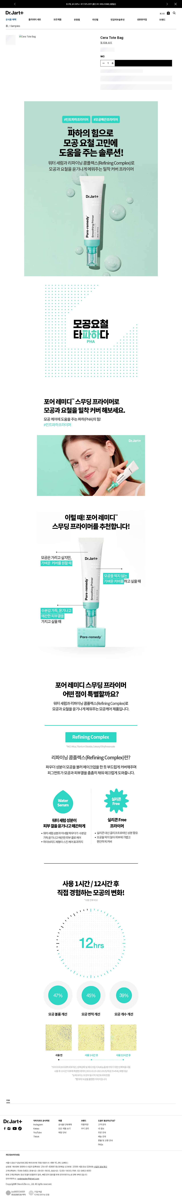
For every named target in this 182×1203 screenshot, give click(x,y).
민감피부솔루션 (118, 19)
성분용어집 (142, 19)
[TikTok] (18, 1128)
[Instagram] (10, 1128)
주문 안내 (102, 1132)
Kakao (36, 1128)
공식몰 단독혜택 (65, 1124)
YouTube (37, 1132)
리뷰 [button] (8, 1100)
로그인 (162, 14)
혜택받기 (113, 4)
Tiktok (36, 1136)
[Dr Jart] (13, 1121)
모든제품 (58, 19)
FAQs (100, 1144)
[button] (176, 4)
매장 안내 (62, 1132)
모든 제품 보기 (64, 1128)
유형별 (77, 19)
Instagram (38, 1124)
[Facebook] (5, 1128)
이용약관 (84, 1124)
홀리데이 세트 (35, 19)
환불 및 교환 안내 (105, 1140)
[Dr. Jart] (14, 12)
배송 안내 (102, 1136)
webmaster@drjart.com (28, 1179)
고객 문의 (102, 1124)
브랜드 (162, 19)
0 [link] (168, 13)
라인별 (95, 19)
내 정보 (101, 1128)
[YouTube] (14, 1128)
